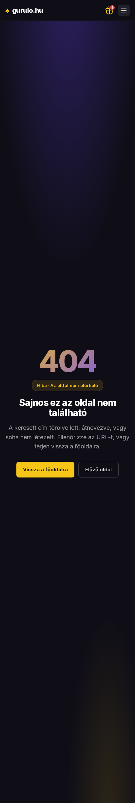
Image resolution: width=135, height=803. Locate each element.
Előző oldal (98, 469)
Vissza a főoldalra (45, 469)
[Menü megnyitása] (124, 10)
